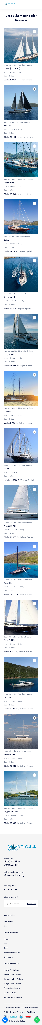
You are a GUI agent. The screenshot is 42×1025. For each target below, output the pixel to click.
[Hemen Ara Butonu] (5, 1020)
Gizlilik (6, 1012)
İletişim (6, 939)
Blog (5, 926)
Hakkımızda (8, 921)
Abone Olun (31, 904)
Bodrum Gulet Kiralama (12, 974)
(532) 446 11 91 (12, 865)
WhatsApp (37, 1020)
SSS (5, 943)
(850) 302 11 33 (12, 861)
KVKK (6, 948)
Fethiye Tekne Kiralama (12, 983)
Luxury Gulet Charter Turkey (14, 1021)
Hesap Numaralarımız (12, 952)
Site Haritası (8, 957)
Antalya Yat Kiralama (11, 970)
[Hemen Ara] (5, 1020)
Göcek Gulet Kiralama (12, 988)
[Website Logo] (9, 4)
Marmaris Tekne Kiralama (13, 997)
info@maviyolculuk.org (14, 875)
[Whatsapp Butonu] (37, 1020)
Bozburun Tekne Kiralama (13, 979)
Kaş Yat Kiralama (10, 992)
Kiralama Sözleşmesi (17, 1012)
